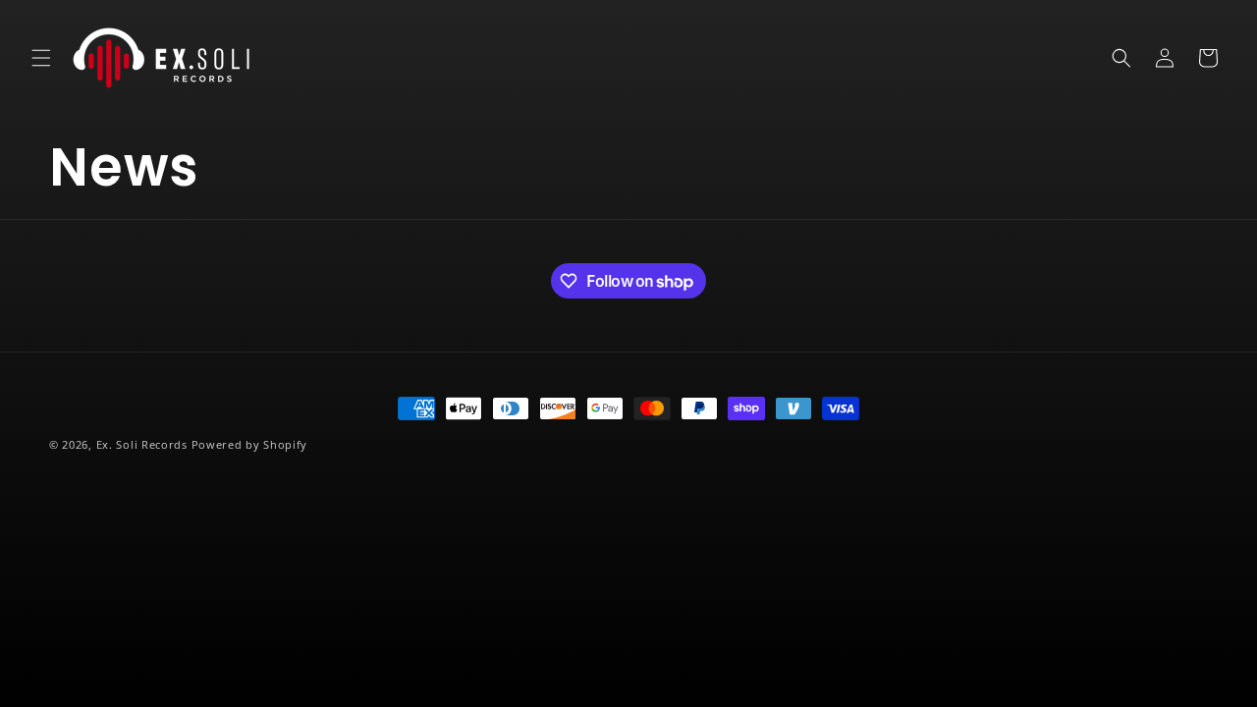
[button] (41, 58)
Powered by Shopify (249, 444)
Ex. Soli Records (142, 444)
